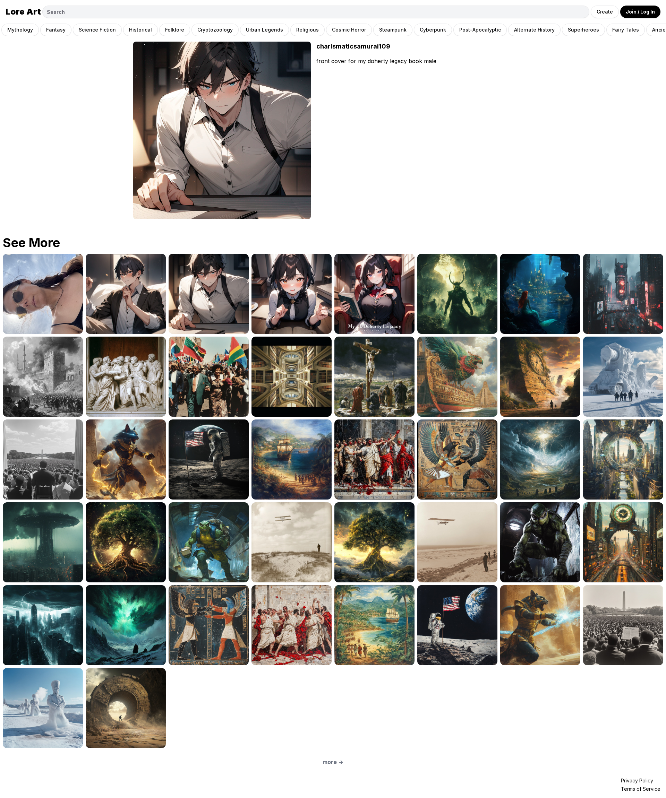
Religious (307, 30)
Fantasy (56, 30)
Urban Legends (264, 30)
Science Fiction (97, 30)
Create (605, 12)
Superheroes (583, 30)
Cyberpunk (433, 30)
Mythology (20, 30)
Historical (140, 30)
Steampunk (393, 30)
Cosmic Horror (349, 30)
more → (333, 761)
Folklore (174, 30)
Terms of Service (640, 789)
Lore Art (23, 12)
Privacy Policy (637, 780)
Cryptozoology (215, 30)
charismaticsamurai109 (353, 46)
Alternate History (534, 30)
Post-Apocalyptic (480, 30)
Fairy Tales (625, 30)
